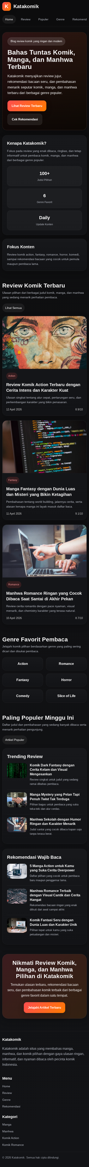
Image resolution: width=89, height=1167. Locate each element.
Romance (66, 663)
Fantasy (22, 680)
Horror (66, 680)
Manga (6, 1124)
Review (25, 19)
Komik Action (10, 1138)
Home (9, 19)
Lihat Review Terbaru (27, 106)
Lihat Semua (13, 307)
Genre (60, 19)
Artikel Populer (14, 739)
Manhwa (7, 1131)
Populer (43, 19)
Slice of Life (66, 696)
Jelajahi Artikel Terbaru (44, 1007)
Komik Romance (13, 1144)
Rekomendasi (11, 1106)
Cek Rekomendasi (25, 119)
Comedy (22, 696)
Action (23, 663)
